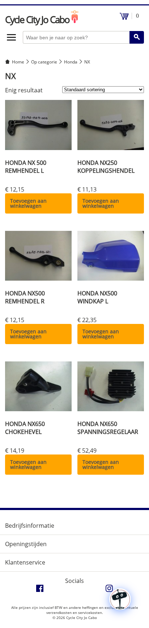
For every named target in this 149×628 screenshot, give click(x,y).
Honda (70, 62)
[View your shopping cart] (124, 18)
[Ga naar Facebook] (39, 590)
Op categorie (44, 62)
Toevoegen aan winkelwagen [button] (28, 203)
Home (18, 62)
